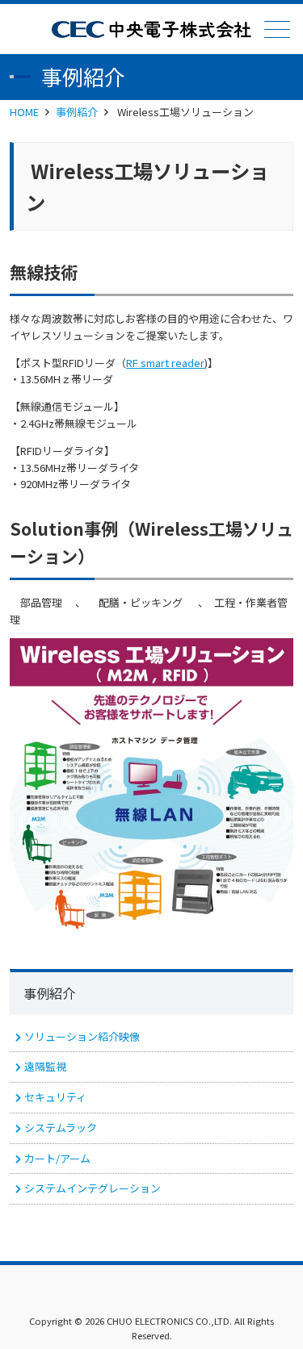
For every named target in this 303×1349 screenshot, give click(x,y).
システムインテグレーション (92, 1188)
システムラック (60, 1127)
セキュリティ (55, 1097)
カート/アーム (57, 1158)
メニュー (277, 29)
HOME (24, 111)
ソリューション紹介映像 (82, 1036)
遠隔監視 (45, 1066)
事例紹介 (77, 111)
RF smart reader (165, 362)
